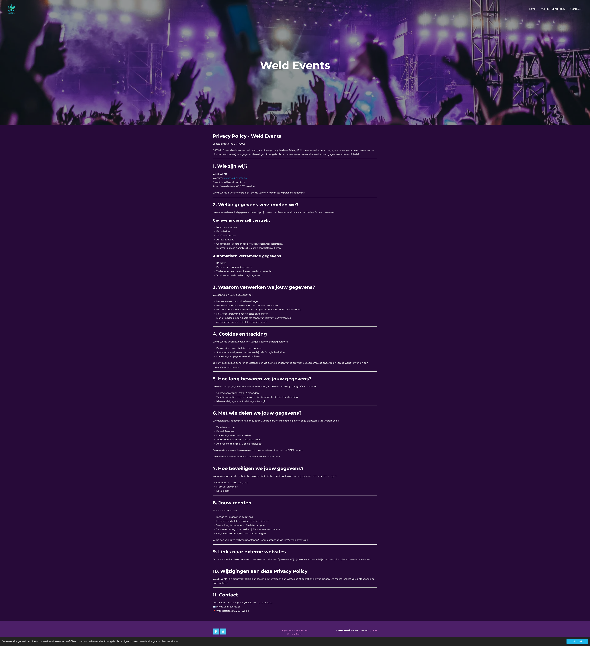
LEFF (374, 630)
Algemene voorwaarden (295, 630)
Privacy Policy (295, 634)
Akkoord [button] (577, 641)
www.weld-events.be (235, 177)
